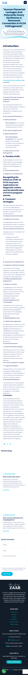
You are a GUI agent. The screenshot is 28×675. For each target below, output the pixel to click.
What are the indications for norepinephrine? (13, 519)
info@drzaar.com (15, 640)
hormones (17, 29)
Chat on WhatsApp (14, 662)
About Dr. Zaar (14, 622)
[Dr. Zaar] (4, 2)
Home (10, 29)
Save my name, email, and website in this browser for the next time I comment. (14, 569)
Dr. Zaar (11, 670)
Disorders (14, 619)
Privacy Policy (14, 624)
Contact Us (14, 612)
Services (14, 614)
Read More (6, 490)
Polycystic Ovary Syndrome (13, 80)
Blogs (14, 617)
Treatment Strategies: (9, 200)
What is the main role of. (11, 477)
